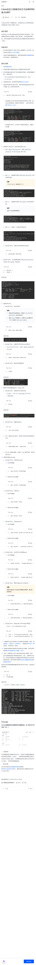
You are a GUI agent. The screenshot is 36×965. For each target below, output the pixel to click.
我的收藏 (23, 17)
